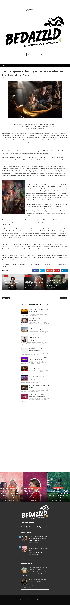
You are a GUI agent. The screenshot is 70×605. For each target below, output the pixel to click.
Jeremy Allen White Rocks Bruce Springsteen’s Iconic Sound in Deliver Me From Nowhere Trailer (11, 283)
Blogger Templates (44, 600)
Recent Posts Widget (24, 558)
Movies (6, 78)
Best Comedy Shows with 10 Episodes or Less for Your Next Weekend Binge (11, 494)
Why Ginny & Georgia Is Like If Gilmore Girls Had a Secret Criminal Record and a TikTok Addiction (38, 548)
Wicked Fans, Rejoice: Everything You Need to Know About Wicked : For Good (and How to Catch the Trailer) (56, 283)
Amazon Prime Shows (12, 488)
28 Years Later (35, 488)
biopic (58, 485)
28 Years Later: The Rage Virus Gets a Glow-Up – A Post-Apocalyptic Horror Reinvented (35, 494)
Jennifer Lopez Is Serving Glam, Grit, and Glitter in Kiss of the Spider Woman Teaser (34, 283)
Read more (36, 542)
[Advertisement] (35, 414)
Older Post (63, 298)
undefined (31, 544)
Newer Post (6, 298)
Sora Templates (32, 600)
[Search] (41, 54)
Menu (3, 65)
